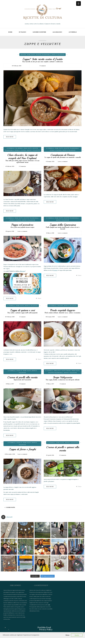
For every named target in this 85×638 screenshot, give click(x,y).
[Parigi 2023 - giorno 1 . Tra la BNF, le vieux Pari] (43, 547)
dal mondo (19, 148)
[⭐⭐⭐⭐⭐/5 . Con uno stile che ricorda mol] (76, 563)
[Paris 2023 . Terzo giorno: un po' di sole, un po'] (9, 547)
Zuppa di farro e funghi (22, 449)
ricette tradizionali (43, 54)
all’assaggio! (57, 32)
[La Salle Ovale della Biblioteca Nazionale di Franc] (26, 530)
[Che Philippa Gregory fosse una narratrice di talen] (9, 563)
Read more (9, 137)
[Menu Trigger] (78, 3)
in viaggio (22, 32)
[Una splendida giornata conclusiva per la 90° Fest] (59, 563)
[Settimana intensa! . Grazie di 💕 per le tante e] (43, 563)
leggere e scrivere (39, 32)
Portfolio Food (44, 627)
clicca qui (22, 271)
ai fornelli (73, 32)
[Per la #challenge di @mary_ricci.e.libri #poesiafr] (26, 563)
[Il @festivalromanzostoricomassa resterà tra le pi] (59, 547)
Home (10, 32)
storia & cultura (20, 150)
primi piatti (31, 54)
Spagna (55, 270)
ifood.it (19, 370)
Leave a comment (62, 161)
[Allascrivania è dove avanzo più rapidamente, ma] (76, 547)
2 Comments (62, 455)
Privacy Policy (45, 629)
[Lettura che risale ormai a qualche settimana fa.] (9, 530)
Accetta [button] (77, 635)
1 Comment (42, 65)
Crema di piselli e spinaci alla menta (62, 448)
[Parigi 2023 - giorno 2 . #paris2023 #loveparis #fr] (26, 547)
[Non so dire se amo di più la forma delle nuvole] (43, 530)
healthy (23, 54)
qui (49, 604)
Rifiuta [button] (67, 635)
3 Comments (22, 166)
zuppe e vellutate (58, 54)
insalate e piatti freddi (62, 370)
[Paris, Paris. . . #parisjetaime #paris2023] (59, 530)
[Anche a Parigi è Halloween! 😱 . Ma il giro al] (76, 530)
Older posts (10, 507)
